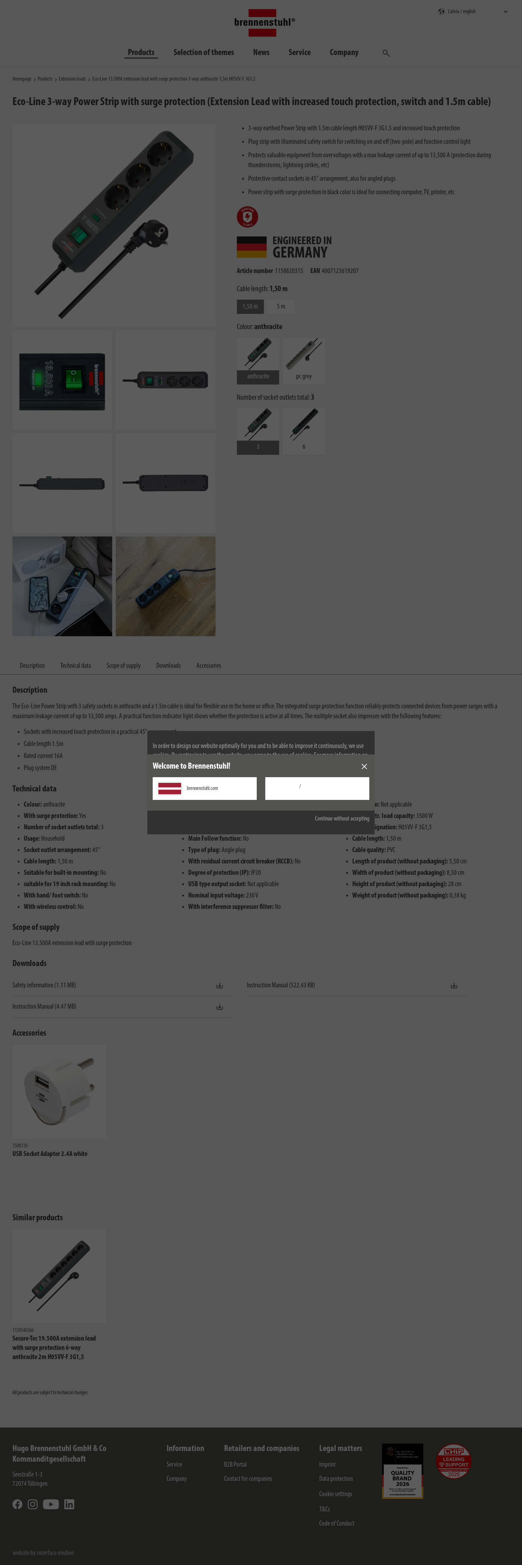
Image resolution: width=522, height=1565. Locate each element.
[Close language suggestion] (364, 766)
